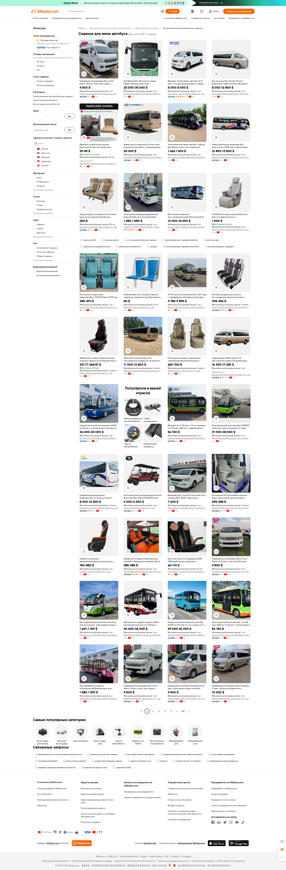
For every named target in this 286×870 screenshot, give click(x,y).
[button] (162, 11)
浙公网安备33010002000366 (192, 865)
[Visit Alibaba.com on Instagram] (231, 822)
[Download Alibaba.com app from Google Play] (239, 843)
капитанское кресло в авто (95, 768)
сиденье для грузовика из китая (96, 247)
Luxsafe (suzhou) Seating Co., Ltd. (95, 571)
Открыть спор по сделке (179, 800)
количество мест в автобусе (188, 761)
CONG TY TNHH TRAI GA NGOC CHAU (141, 227)
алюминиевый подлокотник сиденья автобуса (182, 754)
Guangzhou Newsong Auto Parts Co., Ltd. (98, 227)
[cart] (202, 12)
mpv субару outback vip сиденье (140, 754)
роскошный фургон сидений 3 (221, 247)
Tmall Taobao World (128, 856)
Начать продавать (219, 794)
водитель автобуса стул (141, 761)
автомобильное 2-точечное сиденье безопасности (60, 754)
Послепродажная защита (93, 808)
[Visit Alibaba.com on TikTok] (243, 822)
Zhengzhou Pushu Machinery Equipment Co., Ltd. (187, 508)
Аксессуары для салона (146, 28)
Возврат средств (176, 805)
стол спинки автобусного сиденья (141, 240)
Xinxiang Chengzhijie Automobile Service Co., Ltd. (143, 371)
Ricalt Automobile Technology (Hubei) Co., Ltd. (143, 94)
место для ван (212, 240)
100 (183, 711)
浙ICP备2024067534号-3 (219, 865)
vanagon (153, 247)
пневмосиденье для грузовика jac (223, 761)
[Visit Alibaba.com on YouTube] (237, 822)
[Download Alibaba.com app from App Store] (217, 843)
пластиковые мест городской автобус (181, 240)
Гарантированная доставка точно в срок (97, 801)
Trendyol (175, 856)
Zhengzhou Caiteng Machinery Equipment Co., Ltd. (187, 157)
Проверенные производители (138, 792)
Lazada (143, 856)
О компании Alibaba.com (49, 782)
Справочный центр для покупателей (185, 788)
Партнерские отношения (223, 811)
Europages (186, 856)
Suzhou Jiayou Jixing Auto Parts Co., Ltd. (230, 229)
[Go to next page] (189, 711)
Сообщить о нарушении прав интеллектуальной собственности (184, 812)
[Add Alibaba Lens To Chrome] (82, 843)
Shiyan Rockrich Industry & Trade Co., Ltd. (231, 374)
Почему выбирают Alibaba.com (52, 788)
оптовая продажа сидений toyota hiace (182, 247)
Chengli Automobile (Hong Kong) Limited (142, 157)
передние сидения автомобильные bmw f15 (56, 768)
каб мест (164, 761)
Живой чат (173, 794)
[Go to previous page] (141, 711)
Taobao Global (155, 856)
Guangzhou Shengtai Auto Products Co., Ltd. (99, 307)
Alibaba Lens (53, 843)
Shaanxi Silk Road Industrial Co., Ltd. (96, 373)
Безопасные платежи (91, 788)
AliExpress (100, 856)
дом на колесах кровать (76, 761)
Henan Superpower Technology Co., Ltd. (98, 94)
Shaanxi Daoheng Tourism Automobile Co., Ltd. (187, 307)
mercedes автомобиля (47, 761)
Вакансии (41, 805)
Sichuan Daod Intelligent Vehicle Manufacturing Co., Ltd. (99, 438)
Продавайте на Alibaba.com (224, 788)
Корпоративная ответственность (53, 800)
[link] (282, 842)
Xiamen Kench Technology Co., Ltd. (184, 371)
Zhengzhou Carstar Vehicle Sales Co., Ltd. (99, 508)
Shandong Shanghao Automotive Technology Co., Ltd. (231, 508)
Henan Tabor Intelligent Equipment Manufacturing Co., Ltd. (187, 227)
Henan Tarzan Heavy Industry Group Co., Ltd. (231, 157)
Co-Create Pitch (44, 794)
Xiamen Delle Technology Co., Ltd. (139, 508)
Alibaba (81, 28)
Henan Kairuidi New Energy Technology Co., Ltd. (231, 438)
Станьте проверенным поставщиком (229, 805)
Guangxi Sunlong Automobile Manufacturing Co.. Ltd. (187, 438)
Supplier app (149, 843)
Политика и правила (90, 822)
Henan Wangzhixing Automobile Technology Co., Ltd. (143, 571)
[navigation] (54, 370)
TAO (166, 856)
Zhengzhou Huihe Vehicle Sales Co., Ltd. (186, 94)
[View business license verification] (169, 865)
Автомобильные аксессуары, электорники (110, 28)
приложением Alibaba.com (191, 843)
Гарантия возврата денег (92, 794)
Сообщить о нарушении (179, 819)
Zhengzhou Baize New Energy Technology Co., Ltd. (231, 94)
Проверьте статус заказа (223, 800)
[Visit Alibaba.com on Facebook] (213, 822)
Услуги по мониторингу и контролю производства (98, 815)
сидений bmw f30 (123, 768)
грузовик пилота (112, 240)
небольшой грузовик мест (130, 247)
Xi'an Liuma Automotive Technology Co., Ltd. (231, 307)
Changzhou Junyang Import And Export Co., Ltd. (187, 571)
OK (69, 116)
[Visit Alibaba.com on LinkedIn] (219, 822)
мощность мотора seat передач (104, 754)
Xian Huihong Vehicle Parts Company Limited (99, 163)
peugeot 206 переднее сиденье (108, 761)
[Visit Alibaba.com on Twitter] (225, 822)
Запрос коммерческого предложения (142, 797)
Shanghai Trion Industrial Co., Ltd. (139, 307)
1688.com (112, 856)
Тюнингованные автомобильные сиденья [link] (183, 28)
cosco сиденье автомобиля (222, 754)
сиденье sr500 (89, 240)
